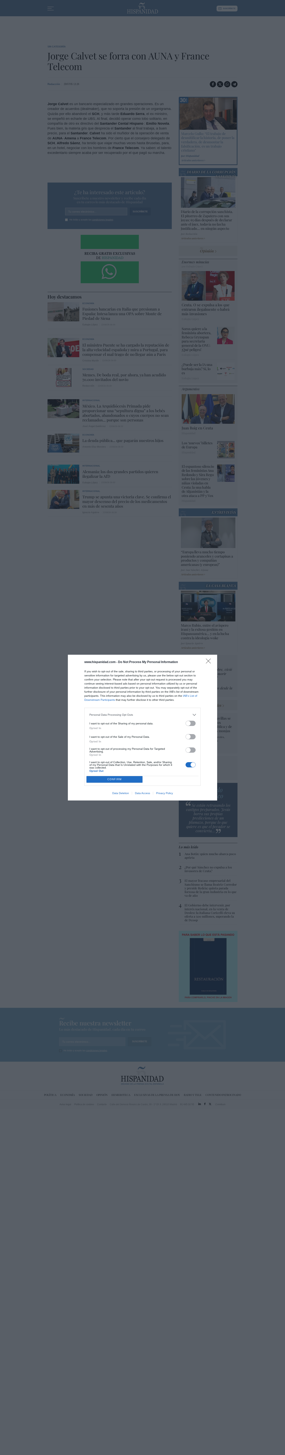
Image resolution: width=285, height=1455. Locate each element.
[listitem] (142, 715)
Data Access (142, 793)
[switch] (191, 723)
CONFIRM (114, 779)
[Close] (209, 662)
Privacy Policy (164, 793)
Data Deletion (120, 793)
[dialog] (142, 727)
